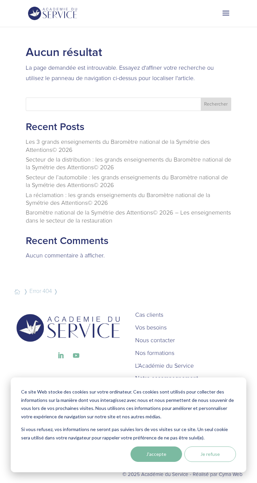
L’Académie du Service (164, 366)
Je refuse (210, 454)
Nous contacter (155, 341)
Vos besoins (151, 328)
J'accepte (156, 454)
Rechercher (216, 104)
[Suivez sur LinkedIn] (60, 355)
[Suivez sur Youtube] (76, 355)
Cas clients (149, 315)
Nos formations (154, 353)
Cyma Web (231, 474)
